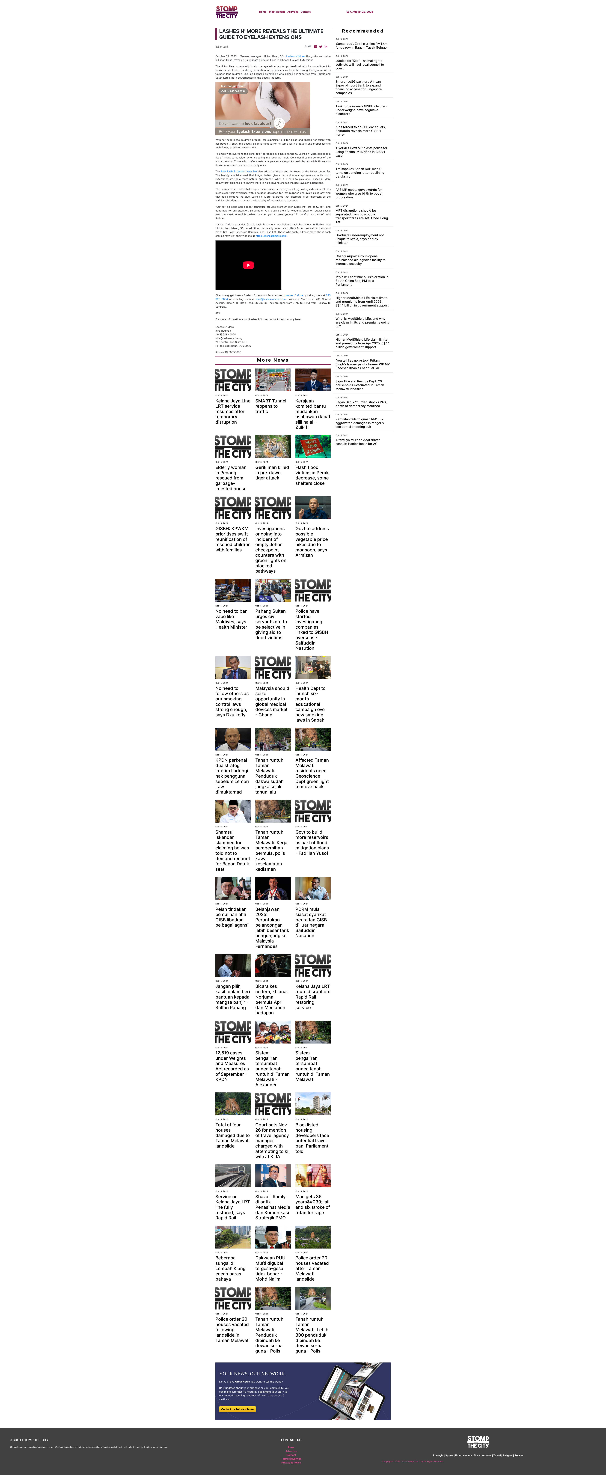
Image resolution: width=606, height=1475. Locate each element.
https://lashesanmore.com (271, 235)
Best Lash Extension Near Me (238, 171)
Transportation (483, 1455)
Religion (508, 1455)
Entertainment (463, 1455)
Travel (497, 1455)
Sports (449, 1455)
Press (291, 1447)
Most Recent (277, 11)
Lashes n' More (295, 56)
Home (263, 11)
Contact (306, 11)
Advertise (291, 1451)
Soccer (518, 1455)
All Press (292, 11)
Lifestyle (438, 1455)
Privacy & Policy (291, 1462)
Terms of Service (291, 1458)
